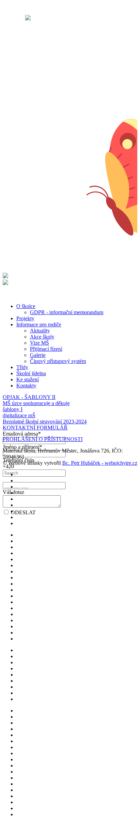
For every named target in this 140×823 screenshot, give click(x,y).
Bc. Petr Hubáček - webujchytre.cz (99, 463)
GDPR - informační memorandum (66, 312)
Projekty (25, 318)
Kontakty (26, 385)
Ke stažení (27, 379)
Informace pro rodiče (38, 324)
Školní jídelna (31, 373)
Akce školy (42, 337)
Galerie (38, 355)
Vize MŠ (39, 343)
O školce (25, 306)
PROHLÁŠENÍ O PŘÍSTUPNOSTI (43, 439)
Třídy (22, 367)
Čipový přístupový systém (58, 361)
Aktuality (40, 330)
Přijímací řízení (46, 349)
